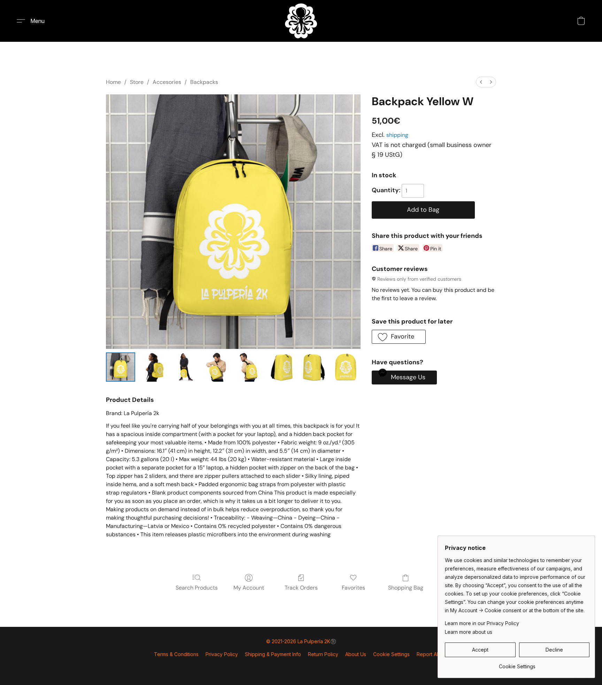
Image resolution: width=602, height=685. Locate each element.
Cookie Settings (391, 654)
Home (113, 82)
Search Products (197, 587)
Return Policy (323, 654)
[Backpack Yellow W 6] (313, 367)
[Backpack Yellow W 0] (120, 367)
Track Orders (301, 587)
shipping (397, 135)
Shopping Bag (405, 587)
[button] (301, 20)
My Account (248, 587)
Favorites (353, 587)
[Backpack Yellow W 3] (217, 367)
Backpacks (204, 82)
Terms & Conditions (176, 654)
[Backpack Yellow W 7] (345, 367)
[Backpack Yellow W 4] (249, 367)
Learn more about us (468, 632)
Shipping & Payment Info (273, 654)
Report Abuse (432, 654)
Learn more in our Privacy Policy (482, 623)
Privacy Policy (222, 654)
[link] (517, 664)
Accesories (167, 82)
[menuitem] (481, 82)
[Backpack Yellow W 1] (152, 367)
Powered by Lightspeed (301, 666)
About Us (355, 654)
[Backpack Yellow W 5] (281, 367)
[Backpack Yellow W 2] (185, 367)
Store (137, 82)
